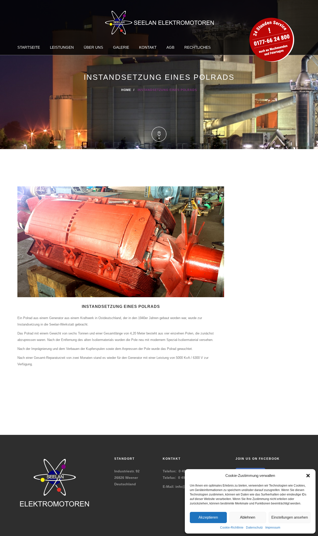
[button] (308, 475)
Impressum (272, 527)
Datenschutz (254, 527)
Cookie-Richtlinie (231, 527)
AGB (170, 47)
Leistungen (62, 47)
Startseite (28, 47)
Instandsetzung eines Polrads (121, 306)
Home (126, 90)
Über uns (93, 47)
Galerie (121, 47)
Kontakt (148, 47)
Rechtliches (197, 47)
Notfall (271, 22)
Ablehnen (247, 517)
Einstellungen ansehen (289, 517)
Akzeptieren (208, 517)
